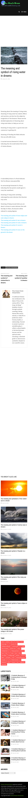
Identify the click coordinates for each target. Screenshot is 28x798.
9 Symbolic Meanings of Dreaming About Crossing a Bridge (19, 677)
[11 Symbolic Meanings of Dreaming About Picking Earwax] (5, 730)
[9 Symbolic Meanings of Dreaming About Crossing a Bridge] (5, 676)
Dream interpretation (6, 784)
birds (22, 642)
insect (12, 653)
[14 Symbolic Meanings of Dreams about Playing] (5, 686)
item (16, 653)
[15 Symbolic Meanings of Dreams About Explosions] (5, 694)
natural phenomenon (12, 267)
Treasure (13, 662)
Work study (4, 664)
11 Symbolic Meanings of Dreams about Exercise (18, 741)
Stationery (4, 662)
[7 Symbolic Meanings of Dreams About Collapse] (5, 703)
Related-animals (14, 660)
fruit (6, 653)
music (13, 657)
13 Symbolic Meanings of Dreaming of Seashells (18, 722)
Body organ (4, 644)
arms (12, 642)
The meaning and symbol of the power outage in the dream (12, 630)
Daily (23, 646)
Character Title (14, 644)
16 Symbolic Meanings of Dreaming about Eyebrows (18, 750)
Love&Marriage (11, 655)
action (3, 642)
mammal (23, 655)
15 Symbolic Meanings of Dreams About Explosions (18, 695)
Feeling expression (15, 651)
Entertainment (5, 651)
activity (7, 642)
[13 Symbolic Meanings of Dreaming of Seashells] (5, 721)
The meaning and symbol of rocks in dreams (14, 223)
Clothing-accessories (6, 646)
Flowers (22, 651)
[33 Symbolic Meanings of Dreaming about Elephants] (5, 758)
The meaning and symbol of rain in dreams (13, 220)
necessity (3, 660)
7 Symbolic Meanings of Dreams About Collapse (18, 704)
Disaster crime (13, 648)
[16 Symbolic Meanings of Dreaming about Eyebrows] (5, 749)
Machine (17, 655)
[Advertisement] (14, 30)
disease (18, 648)
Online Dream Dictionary (16, 795)
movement (8, 657)
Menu (24, 12)
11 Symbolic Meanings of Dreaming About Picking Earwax (18, 732)
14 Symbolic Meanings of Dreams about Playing (18, 686)
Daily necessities (5, 648)
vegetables (22, 662)
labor (20, 653)
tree (17, 662)
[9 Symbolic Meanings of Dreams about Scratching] (5, 712)
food (3, 653)
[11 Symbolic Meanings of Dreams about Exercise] (5, 740)
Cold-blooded (15, 646)
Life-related (4, 655)
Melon (3, 657)
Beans (18, 642)
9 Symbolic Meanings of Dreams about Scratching (18, 713)
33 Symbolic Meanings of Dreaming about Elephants (18, 758)
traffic (9, 662)
